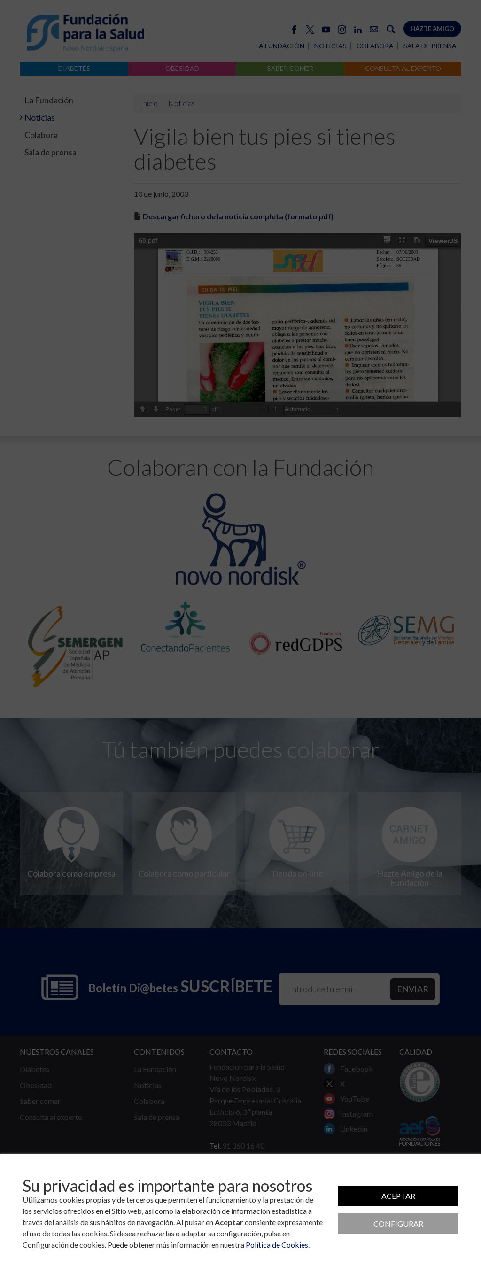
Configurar (398, 1223)
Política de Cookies (277, 1244)
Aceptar (398, 1195)
